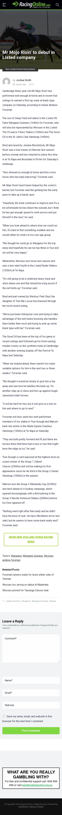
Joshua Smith (23, 80)
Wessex (48, 555)
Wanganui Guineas (33, 555)
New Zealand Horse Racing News (20, 69)
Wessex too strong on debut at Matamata (25, 584)
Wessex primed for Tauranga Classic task (25, 590)
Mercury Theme (37, 806)
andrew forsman (11, 560)
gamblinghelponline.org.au (37, 785)
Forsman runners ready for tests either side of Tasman (28, 576)
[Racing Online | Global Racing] (31, 4)
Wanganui (16, 555)
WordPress (23, 806)
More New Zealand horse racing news (31, 539)
